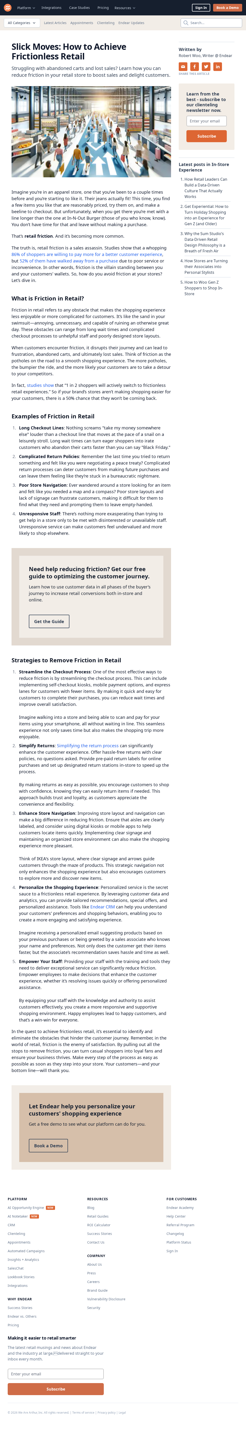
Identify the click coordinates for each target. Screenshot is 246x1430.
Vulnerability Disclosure (106, 1299)
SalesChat (16, 1268)
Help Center (176, 1216)
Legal (122, 1413)
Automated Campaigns (26, 1251)
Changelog (175, 1233)
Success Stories (20, 1307)
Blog (90, 1207)
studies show (40, 385)
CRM (11, 1225)
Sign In (201, 7)
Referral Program (180, 1225)
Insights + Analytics (23, 1259)
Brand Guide (97, 1290)
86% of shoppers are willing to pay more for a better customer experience (87, 254)
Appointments (81, 22)
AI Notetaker (18, 1216)
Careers (93, 1281)
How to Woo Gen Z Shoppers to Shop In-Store (203, 288)
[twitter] (206, 66)
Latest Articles (55, 22)
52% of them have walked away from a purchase (69, 261)
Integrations (52, 7)
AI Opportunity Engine (26, 1207)
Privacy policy (107, 1413)
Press (91, 1273)
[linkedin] (217, 66)
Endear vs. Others (22, 1316)
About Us (94, 1264)
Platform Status (178, 1242)
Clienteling (106, 22)
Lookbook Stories (21, 1277)
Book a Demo (227, 7)
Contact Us (96, 1242)
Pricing (103, 7)
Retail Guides (98, 1216)
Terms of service (83, 1413)
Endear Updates (131, 22)
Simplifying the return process (88, 745)
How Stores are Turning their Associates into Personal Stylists (206, 266)
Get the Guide (49, 621)
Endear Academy (180, 1207)
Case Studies (79, 7)
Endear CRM (102, 907)
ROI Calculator (99, 1225)
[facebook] (194, 66)
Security (93, 1307)
